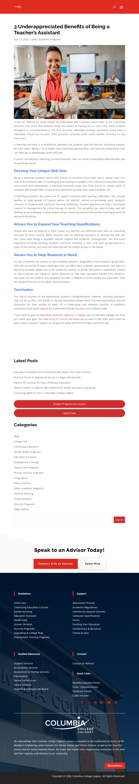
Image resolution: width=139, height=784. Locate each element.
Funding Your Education (86, 624)
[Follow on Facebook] (82, 702)
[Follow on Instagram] (115, 702)
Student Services (23, 663)
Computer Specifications (86, 615)
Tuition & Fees (81, 633)
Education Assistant (25, 457)
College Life (20, 441)
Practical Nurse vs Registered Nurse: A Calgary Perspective (47, 377)
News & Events (22, 483)
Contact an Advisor (83, 663)
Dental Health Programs (27, 452)
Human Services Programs (29, 472)
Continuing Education (26, 446)
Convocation (21, 676)
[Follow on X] (88, 702)
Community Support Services (89, 611)
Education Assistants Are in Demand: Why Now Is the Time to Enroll (52, 372)
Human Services (23, 624)
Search (119, 519)
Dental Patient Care (25, 680)
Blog (16, 436)
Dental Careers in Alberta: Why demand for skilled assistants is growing (54, 387)
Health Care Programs (26, 467)
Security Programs (24, 504)
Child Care (20, 603)
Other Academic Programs (46, 39)
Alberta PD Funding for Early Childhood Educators (42, 382)
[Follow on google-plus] (102, 702)
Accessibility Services (26, 667)
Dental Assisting (23, 611)
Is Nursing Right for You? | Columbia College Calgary (44, 393)
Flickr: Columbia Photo (85, 687)
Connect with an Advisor (55, 563)
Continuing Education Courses (31, 607)
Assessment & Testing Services (31, 672)
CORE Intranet (81, 695)
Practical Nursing (23, 493)
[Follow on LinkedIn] (95, 702)
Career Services (23, 684)
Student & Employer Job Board (31, 689)
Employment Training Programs (32, 637)
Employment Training (26, 462)
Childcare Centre (82, 691)
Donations (115, 765)
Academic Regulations (85, 607)
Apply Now (69, 413)
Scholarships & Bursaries (87, 628)
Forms (76, 620)
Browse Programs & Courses (70, 404)
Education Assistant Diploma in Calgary (62, 315)
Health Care (20, 620)
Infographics (21, 478)
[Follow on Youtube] (109, 702)
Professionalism (23, 498)
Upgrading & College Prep (28, 633)
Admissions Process (84, 603)
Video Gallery (21, 509)
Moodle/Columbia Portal (86, 682)
